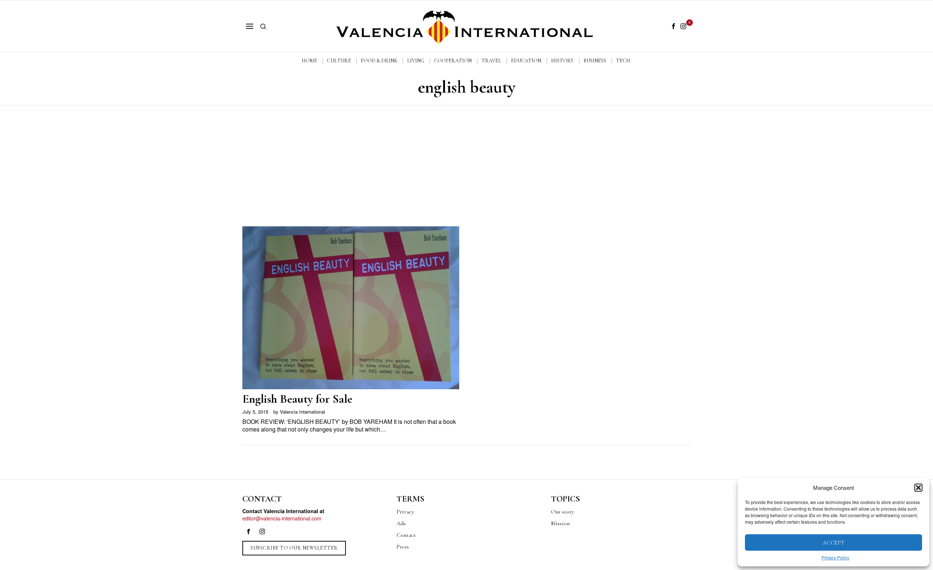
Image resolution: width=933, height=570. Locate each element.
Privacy (405, 511)
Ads (401, 523)
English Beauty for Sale (297, 399)
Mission (560, 523)
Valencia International (302, 411)
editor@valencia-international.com (281, 518)
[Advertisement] (466, 160)
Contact (406, 535)
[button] (918, 487)
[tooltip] (673, 26)
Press (403, 546)
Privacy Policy (835, 557)
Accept (834, 542)
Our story (562, 511)
